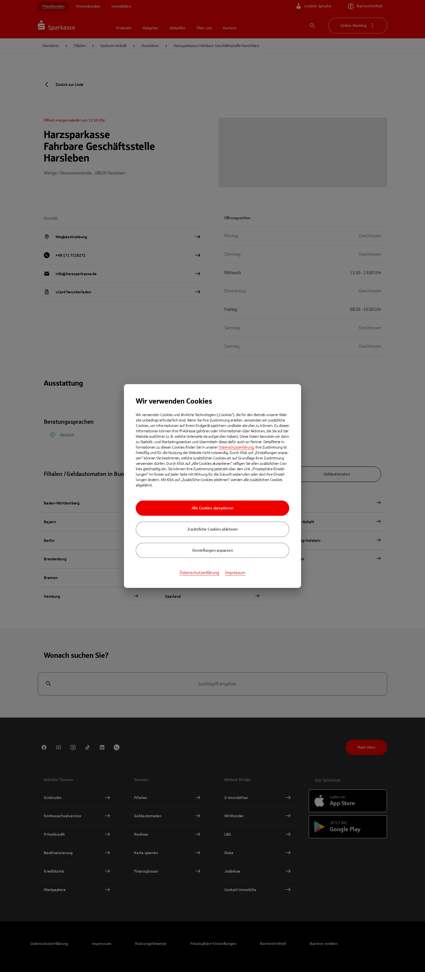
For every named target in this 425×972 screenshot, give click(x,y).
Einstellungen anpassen (212, 550)
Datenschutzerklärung (236, 447)
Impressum (235, 572)
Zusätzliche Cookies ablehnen (212, 529)
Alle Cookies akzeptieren (212, 508)
